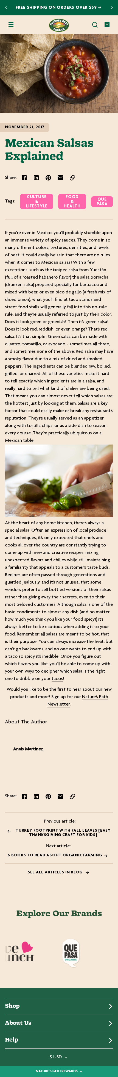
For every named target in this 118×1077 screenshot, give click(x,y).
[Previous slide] (6, 8)
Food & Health (72, 202)
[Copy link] (72, 178)
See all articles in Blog (56, 872)
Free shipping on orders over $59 (57, 7)
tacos (57, 678)
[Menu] (11, 25)
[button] (95, 25)
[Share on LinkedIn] (36, 178)
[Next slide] (112, 8)
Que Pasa (102, 202)
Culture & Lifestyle (36, 202)
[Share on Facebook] (24, 178)
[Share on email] (60, 178)
